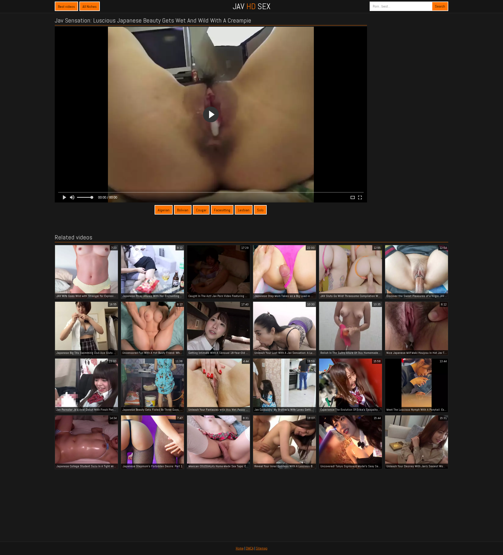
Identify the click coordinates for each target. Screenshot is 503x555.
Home (240, 548)
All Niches (90, 6)
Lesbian (243, 210)
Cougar (201, 210)
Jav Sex (251, 6)
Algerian (164, 210)
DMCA (250, 548)
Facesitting (222, 210)
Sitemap (261, 548)
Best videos (66, 6)
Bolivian (182, 210)
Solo (260, 210)
